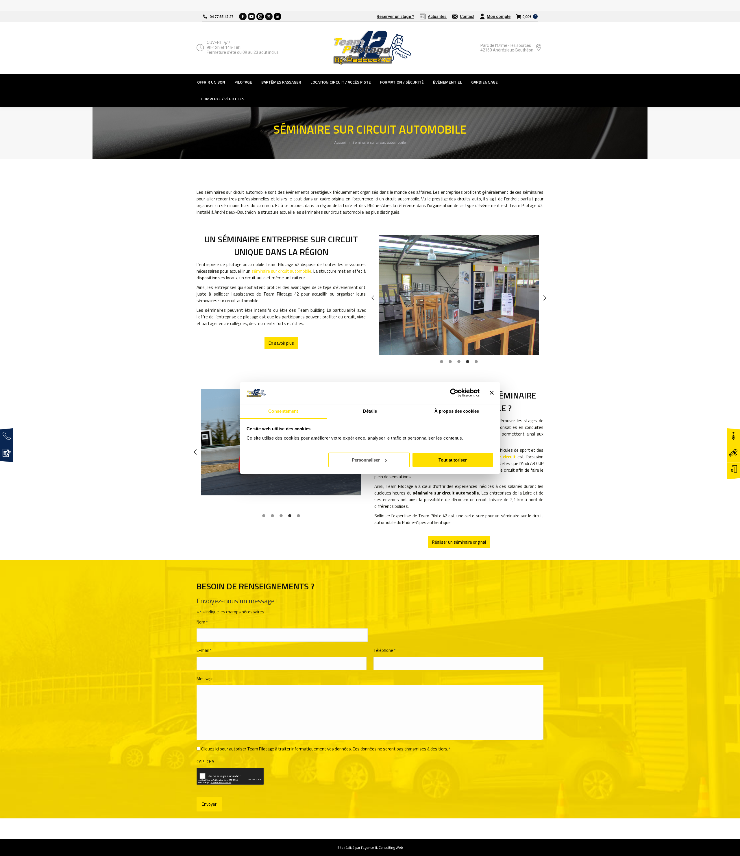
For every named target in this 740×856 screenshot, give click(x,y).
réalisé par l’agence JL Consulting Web (373, 847)
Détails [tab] (370, 411)
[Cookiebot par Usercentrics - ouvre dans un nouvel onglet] (454, 393)
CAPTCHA (205, 761)
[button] (373, 292)
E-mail (204, 650)
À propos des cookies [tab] (456, 411)
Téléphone (384, 650)
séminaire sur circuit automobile (281, 271)
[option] (459, 295)
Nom (202, 622)
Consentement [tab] (283, 411)
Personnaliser (366, 459)
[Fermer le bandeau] (492, 393)
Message (205, 678)
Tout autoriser (453, 459)
